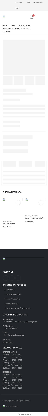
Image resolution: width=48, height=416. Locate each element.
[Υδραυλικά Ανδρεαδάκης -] (8, 16)
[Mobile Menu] (42, 17)
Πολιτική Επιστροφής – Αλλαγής (17, 308)
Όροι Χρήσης (10, 289)
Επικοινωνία (37, 3)
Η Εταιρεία (19, 3)
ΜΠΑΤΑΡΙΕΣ (34, 216)
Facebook (5, 278)
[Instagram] (5, 7)
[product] (13, 208)
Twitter (12, 278)
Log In (17, 8)
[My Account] (27, 17)
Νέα (28, 3)
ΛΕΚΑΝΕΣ (5, 221)
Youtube (18, 278)
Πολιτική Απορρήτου (13, 294)
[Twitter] (9, 3)
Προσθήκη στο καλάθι (18, 202)
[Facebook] (5, 3)
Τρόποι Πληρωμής (12, 303)
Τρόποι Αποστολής (12, 299)
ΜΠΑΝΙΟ (10, 221)
